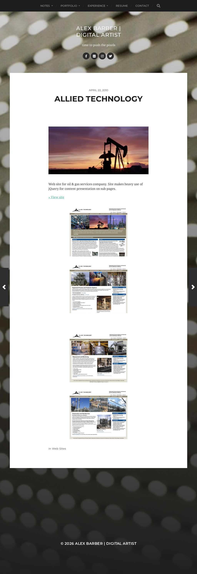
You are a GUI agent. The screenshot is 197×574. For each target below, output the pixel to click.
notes (45, 5)
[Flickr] (94, 55)
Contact (142, 5)
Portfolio (69, 5)
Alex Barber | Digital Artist (98, 31)
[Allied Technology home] (98, 231)
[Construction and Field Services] (98, 414)
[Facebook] (86, 55)
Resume (122, 5)
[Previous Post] (4, 287)
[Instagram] (102, 55)
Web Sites (59, 448)
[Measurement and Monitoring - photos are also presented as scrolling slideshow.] (98, 357)
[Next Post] (192, 287)
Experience (96, 5)
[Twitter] (110, 55)
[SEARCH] (158, 6)
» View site (56, 197)
